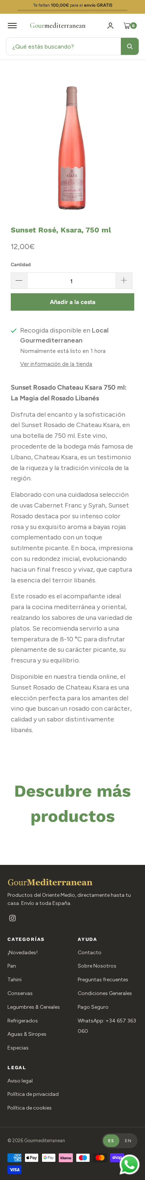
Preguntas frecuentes (103, 979)
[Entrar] (110, 25)
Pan (11, 966)
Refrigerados (22, 1021)
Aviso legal (20, 1081)
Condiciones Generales (105, 993)
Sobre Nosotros (97, 966)
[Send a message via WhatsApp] (129, 1164)
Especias (18, 1048)
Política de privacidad (33, 1094)
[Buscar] (130, 46)
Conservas (20, 993)
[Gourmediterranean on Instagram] (12, 918)
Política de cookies (29, 1108)
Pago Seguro (93, 1007)
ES (111, 1140)
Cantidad (21, 264)
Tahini (14, 979)
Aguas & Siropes (26, 1034)
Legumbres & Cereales (33, 1007)
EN (128, 1140)
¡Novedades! (22, 952)
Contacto (90, 952)
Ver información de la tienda (56, 363)
